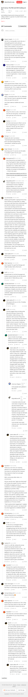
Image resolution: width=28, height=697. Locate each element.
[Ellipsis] (26, 39)
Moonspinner (9, 158)
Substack (6, 694)
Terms (18, 685)
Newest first (23, 26)
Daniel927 (7, 465)
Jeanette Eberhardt (9, 283)
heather (6, 543)
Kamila (8, 121)
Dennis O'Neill (10, 64)
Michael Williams (8, 593)
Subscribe (19, 2)
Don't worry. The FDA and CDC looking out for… (13, 8)
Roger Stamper (8, 149)
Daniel (8, 110)
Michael (6, 136)
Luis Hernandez (8, 197)
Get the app (21, 690)
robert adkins (7, 253)
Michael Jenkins (8, 513)
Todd (5, 81)
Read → (3, 21)
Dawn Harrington (8, 583)
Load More (4, 678)
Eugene (6, 94)
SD (5, 272)
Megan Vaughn (8, 39)
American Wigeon (16, 384)
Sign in (25, 2)
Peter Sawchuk (8, 263)
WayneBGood (9, 181)
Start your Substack (10, 690)
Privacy (14, 685)
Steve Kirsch (3, 11)
